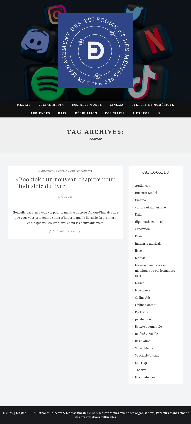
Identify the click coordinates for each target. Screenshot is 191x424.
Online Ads (143, 298)
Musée (139, 283)
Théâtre (140, 370)
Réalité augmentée (148, 326)
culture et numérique (152, 104)
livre (138, 251)
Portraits (115, 113)
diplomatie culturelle (150, 222)
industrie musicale (148, 243)
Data (62, 113)
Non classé (142, 290)
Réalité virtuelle (146, 334)
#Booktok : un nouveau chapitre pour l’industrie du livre (65, 182)
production (143, 319)
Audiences (40, 113)
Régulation (86, 113)
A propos (141, 113)
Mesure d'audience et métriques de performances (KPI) (155, 270)
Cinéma (117, 104)
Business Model (87, 104)
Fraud (139, 236)
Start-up (141, 363)
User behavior (145, 377)
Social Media (51, 104)
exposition (142, 229)
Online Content (81, 171)
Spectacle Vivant (147, 355)
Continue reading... (69, 231)
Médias (24, 104)
